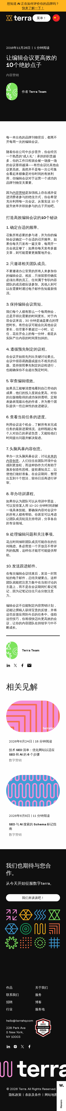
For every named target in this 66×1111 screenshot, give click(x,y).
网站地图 (51, 1094)
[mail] (29, 665)
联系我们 (12, 995)
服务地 (40, 1009)
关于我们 (41, 987)
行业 (9, 1009)
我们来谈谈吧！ (33, 898)
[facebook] (22, 665)
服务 (38, 995)
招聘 (9, 1002)
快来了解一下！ (33, 8)
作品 (9, 987)
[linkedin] (8, 665)
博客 (38, 1002)
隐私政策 (15, 1094)
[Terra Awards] (61, 1096)
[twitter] (15, 665)
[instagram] (15, 1046)
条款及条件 (33, 1094)
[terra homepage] (18, 18)
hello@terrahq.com (17, 1020)
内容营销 (18, 192)
